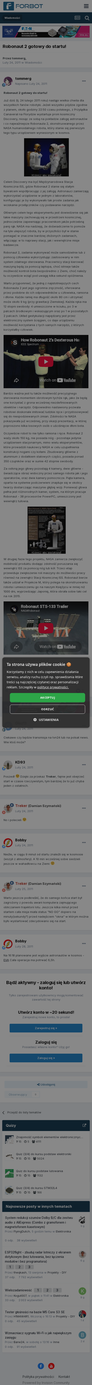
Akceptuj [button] (47, 698)
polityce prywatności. (53, 687)
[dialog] (46, 692)
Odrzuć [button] (47, 709)
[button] (46, 719)
